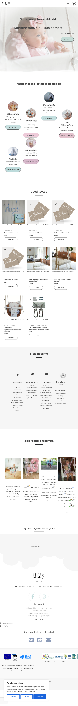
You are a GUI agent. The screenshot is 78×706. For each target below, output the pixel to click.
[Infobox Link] (17, 393)
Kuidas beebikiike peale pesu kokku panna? (39, 608)
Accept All (40, 696)
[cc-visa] (30, 640)
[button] (4, 203)
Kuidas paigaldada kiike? (39, 610)
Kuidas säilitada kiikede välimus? (39, 613)
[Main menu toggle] (68, 3)
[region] (26, 690)
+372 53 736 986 (44, 586)
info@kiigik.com (57, 586)
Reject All (26, 696)
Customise (13, 696)
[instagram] (44, 596)
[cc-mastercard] (39, 640)
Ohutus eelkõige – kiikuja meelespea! (39, 616)
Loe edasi (10, 239)
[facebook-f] (33, 596)
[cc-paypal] (47, 640)
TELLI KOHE (67, 39)
